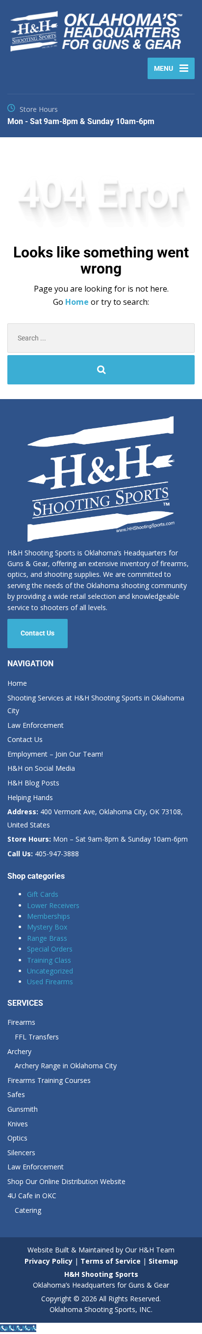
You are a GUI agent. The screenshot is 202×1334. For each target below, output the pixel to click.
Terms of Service (109, 1261)
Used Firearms (50, 981)
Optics (17, 1138)
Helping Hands (30, 797)
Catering (28, 1210)
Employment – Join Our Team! (55, 754)
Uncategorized (50, 970)
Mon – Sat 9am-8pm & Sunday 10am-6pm (97, 839)
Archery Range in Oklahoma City (66, 1065)
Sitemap (163, 1261)
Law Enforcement (35, 725)
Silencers (21, 1152)
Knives (17, 1123)
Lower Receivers (53, 905)
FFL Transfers (37, 1036)
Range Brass (47, 938)
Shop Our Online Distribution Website (66, 1181)
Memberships (48, 916)
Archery (19, 1051)
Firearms (21, 1022)
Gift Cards (42, 894)
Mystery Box (47, 927)
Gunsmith (22, 1109)
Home (78, 301)
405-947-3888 (43, 853)
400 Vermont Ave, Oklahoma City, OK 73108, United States (95, 818)
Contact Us (37, 633)
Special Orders (50, 948)
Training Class (49, 960)
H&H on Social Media (41, 768)
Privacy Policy (49, 1261)
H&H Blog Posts (33, 782)
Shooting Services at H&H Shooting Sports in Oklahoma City (95, 704)
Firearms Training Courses (49, 1080)
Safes (16, 1094)
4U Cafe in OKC (31, 1195)
